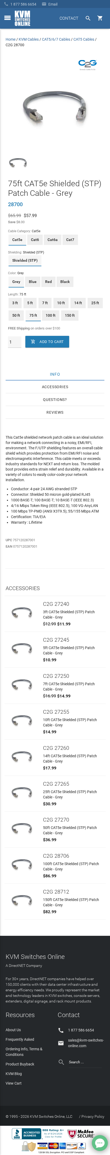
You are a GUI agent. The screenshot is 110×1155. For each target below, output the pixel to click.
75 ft (33, 315)
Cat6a (53, 240)
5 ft (30, 303)
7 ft (45, 303)
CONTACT (69, 18)
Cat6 (35, 240)
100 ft (51, 315)
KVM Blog (14, 1074)
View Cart (14, 1083)
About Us (13, 1030)
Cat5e (17, 240)
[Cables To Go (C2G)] (87, 69)
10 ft (61, 303)
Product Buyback (20, 1064)
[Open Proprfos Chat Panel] (100, 1143)
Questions (54, 399)
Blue (33, 282)
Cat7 (70, 240)
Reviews (55, 412)
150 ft (70, 315)
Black (65, 282)
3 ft (15, 303)
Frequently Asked (20, 1039)
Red (48, 282)
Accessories (55, 387)
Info (55, 374)
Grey (16, 282)
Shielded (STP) (25, 260)
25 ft (95, 303)
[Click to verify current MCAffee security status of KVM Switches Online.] (82, 1139)
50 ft (16, 315)
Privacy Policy (92, 1116)
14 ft (78, 303)
